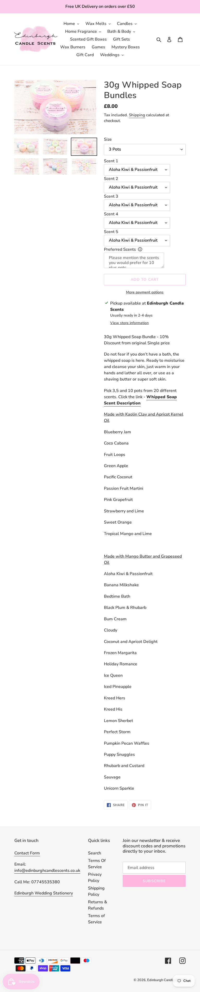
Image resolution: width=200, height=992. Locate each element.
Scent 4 (111, 214)
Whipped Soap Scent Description (140, 400)
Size (108, 139)
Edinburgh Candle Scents (166, 980)
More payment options (145, 292)
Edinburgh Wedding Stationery (43, 893)
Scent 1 (111, 161)
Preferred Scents (120, 249)
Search (94, 853)
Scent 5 (111, 232)
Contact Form (27, 853)
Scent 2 (111, 179)
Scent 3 (111, 196)
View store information (129, 322)
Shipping (137, 115)
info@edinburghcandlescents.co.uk (47, 870)
